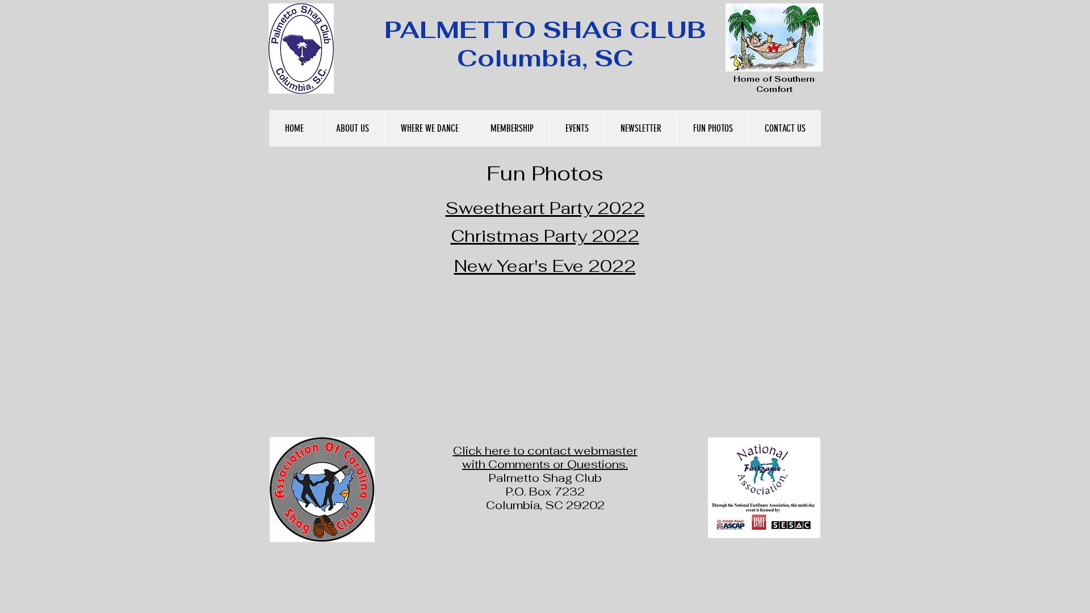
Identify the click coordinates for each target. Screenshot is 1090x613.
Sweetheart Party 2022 (545, 208)
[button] (352, 128)
